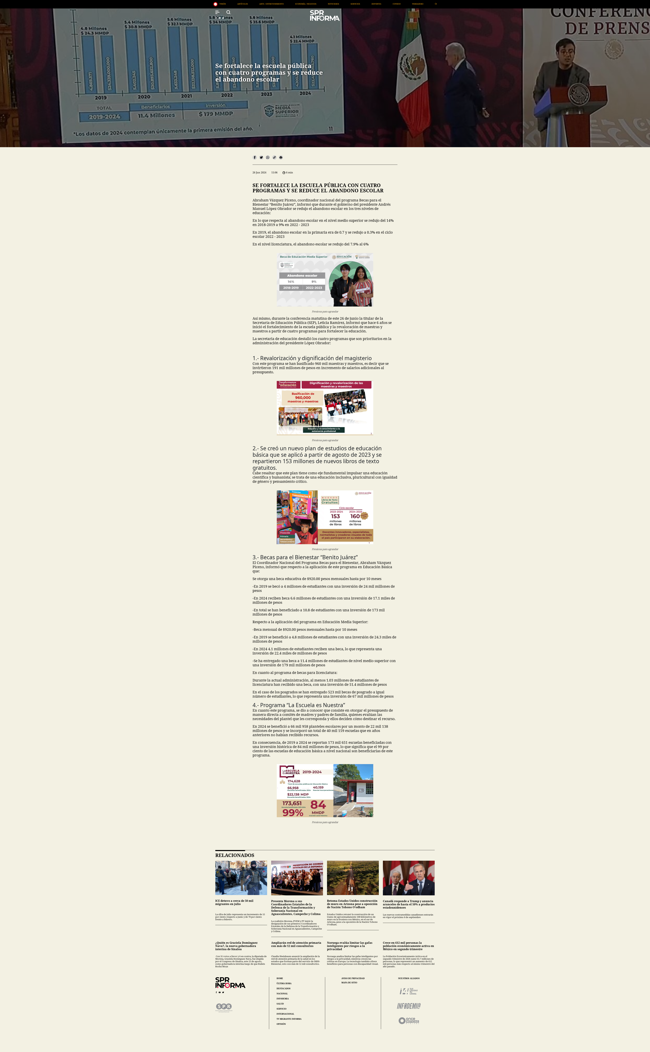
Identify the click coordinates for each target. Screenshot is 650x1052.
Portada (258, 4)
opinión (281, 1024)
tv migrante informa (289, 1018)
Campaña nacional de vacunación (328, 4)
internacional (285, 1013)
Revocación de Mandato (287, 4)
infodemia (283, 998)
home (280, 978)
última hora (284, 983)
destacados (283, 988)
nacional (282, 993)
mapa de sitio (349, 982)
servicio (281, 1008)
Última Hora (236, 4)
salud (280, 1003)
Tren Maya (363, 4)
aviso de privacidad (353, 978)
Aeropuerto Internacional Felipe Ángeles (402, 4)
